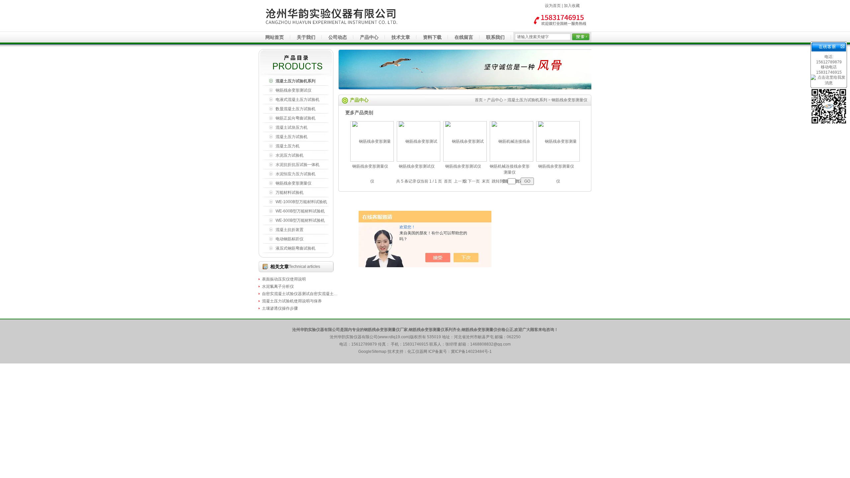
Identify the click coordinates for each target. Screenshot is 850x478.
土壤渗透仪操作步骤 (280, 308)
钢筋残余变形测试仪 (293, 90)
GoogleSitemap (372, 351)
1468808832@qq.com (490, 344)
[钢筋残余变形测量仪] (558, 200)
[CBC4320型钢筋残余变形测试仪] (419, 200)
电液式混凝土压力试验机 (297, 99)
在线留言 (464, 37)
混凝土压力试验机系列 (295, 81)
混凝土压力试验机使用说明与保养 (292, 301)
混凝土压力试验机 (291, 136)
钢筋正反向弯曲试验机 (295, 118)
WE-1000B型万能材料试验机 (301, 201)
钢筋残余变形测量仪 (293, 183)
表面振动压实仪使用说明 (284, 279)
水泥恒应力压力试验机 (295, 174)
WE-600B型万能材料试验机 (300, 211)
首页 (479, 100)
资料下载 (432, 37)
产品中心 (369, 37)
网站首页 (274, 37)
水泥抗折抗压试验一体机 (297, 164)
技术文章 (400, 37)
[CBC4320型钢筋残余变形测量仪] (372, 200)
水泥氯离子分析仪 (278, 286)
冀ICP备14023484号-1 (471, 351)
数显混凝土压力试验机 (295, 109)
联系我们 (495, 37)
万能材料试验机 (289, 192)
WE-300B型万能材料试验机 (300, 220)
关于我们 (306, 37)
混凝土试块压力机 (291, 127)
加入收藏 (572, 5)
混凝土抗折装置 (289, 229)
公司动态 (337, 37)
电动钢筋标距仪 (289, 239)
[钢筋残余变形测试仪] (465, 200)
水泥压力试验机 (289, 155)
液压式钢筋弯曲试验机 (295, 248)
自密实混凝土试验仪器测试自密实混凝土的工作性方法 (300, 293)
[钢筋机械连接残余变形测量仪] (512, 200)
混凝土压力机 (287, 146)
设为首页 (553, 5)
